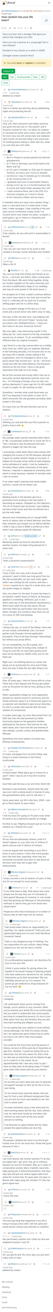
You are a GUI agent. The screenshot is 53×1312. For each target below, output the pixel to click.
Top (12, 77)
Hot (5, 77)
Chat (5, 83)
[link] (10, 28)
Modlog (6, 1287)
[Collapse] (5, 89)
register (29, 63)
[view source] (31, 28)
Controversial (23, 77)
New (35, 77)
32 (5, 28)
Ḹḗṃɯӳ (10, 2)
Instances (6, 1292)
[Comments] (46, 20)
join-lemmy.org (9, 1307)
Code (4, 1302)
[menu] (49, 3)
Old (42, 77)
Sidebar (7, 71)
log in (19, 63)
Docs (4, 1297)
